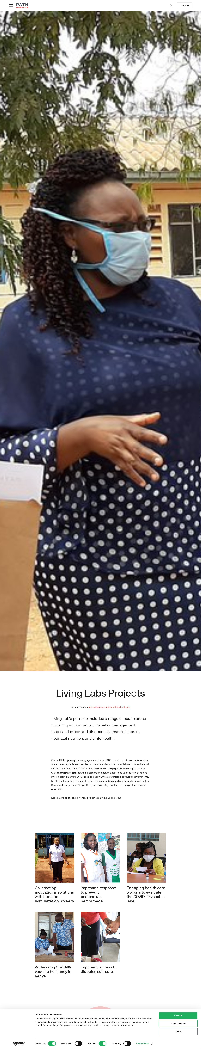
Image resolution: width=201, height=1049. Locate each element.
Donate (185, 5)
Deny (178, 1031)
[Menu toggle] (10, 5)
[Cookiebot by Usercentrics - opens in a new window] (18, 1044)
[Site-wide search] (171, 5)
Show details (142, 1043)
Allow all (178, 1015)
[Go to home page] (22, 5)
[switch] (78, 1043)
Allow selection (178, 1023)
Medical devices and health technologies (109, 707)
